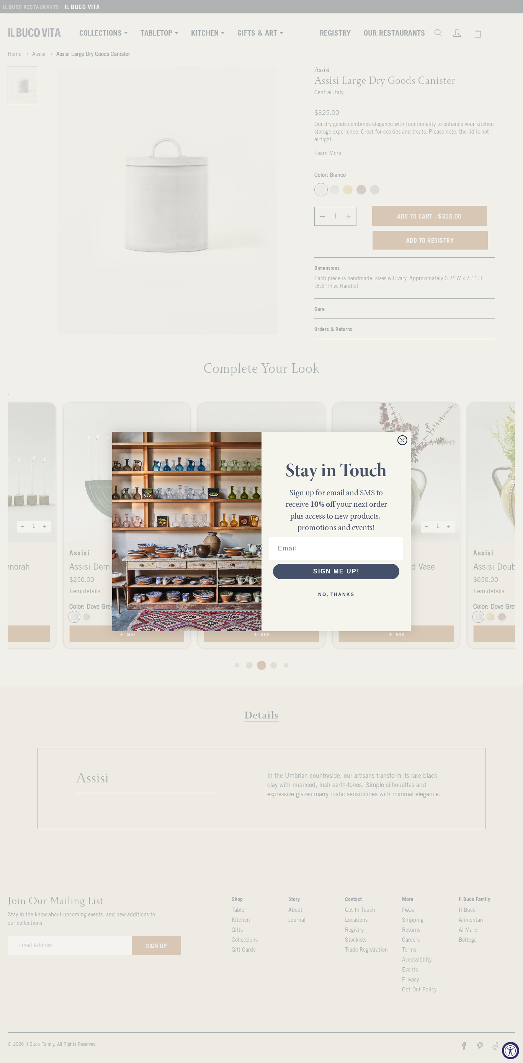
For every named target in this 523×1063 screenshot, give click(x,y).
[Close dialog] (402, 440)
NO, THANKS (336, 594)
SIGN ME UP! (336, 571)
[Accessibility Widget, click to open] (510, 1050)
